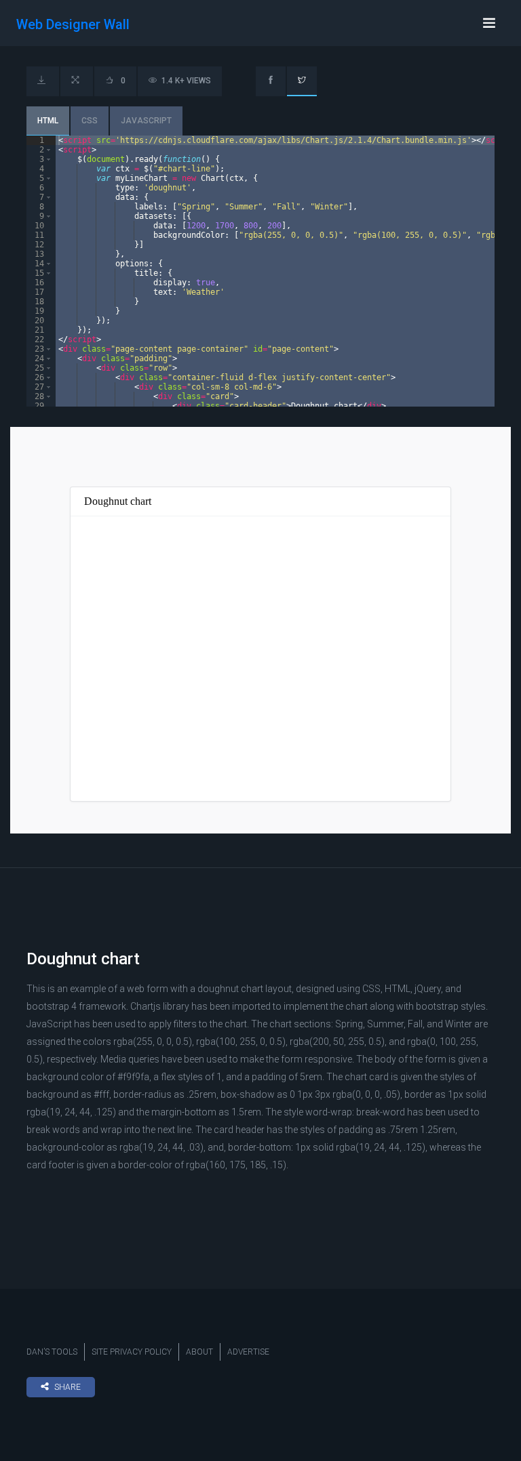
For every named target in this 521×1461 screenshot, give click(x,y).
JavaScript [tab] (146, 120)
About (199, 1352)
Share (67, 1387)
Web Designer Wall (73, 24)
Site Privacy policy (132, 1352)
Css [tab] (89, 120)
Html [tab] (47, 120)
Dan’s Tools (51, 1352)
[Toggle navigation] (489, 23)
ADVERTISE (248, 1352)
